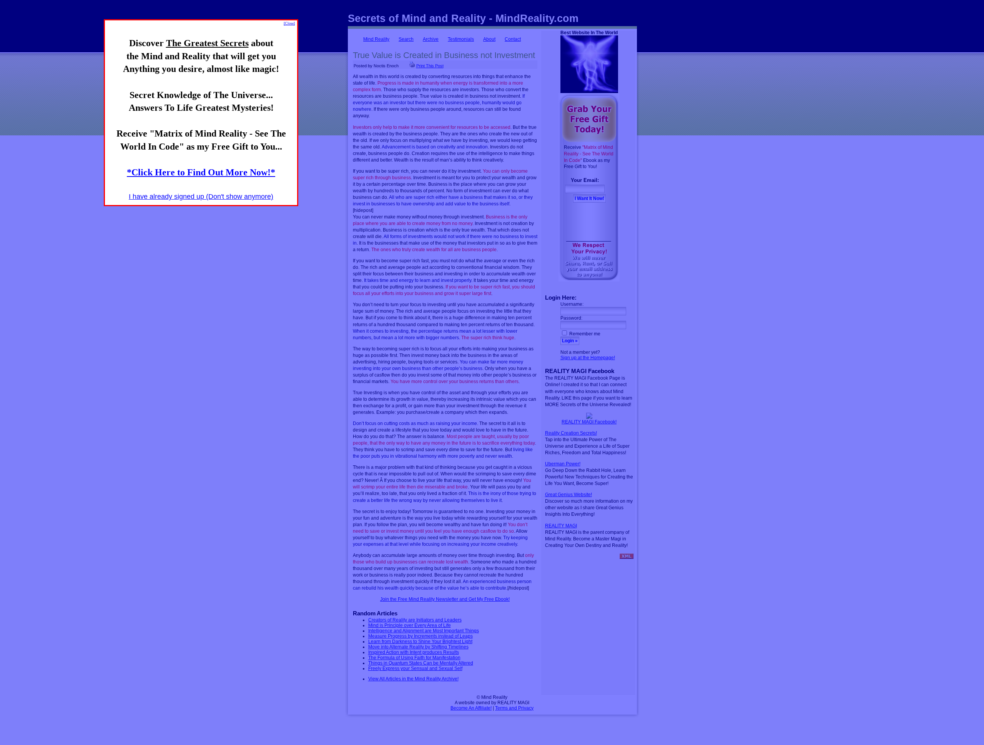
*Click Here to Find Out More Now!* (201, 172)
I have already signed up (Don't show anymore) (201, 196)
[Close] (289, 23)
